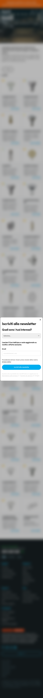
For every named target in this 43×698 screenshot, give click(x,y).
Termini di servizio (26, 376)
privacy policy (6, 362)
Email (4, 349)
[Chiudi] (40, 320)
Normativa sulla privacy (10, 376)
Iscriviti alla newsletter (21, 367)
